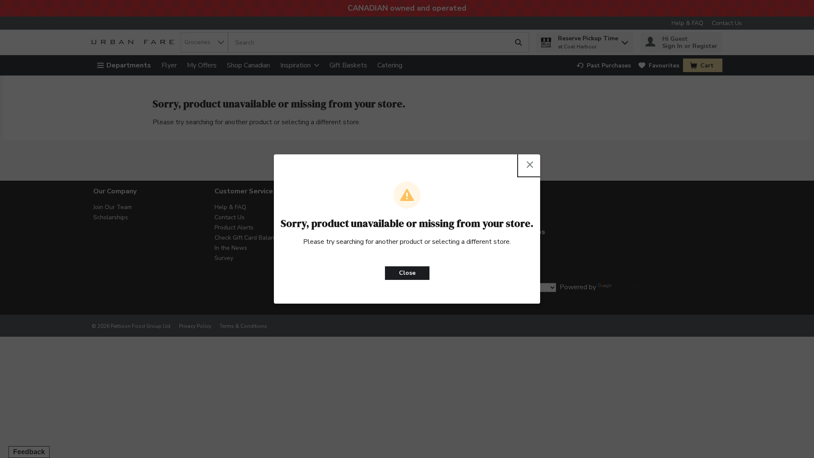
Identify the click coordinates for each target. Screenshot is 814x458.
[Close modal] (530, 164)
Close (407, 273)
